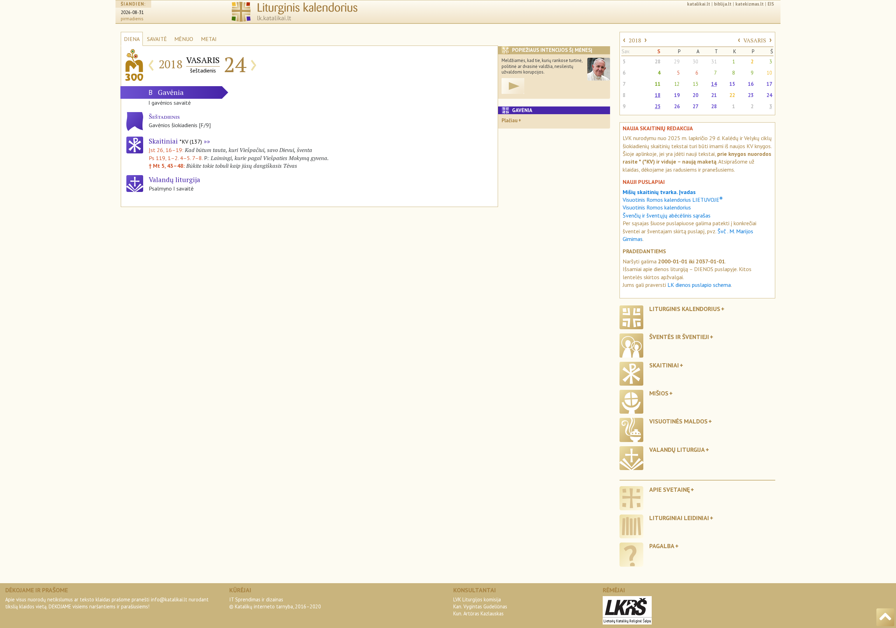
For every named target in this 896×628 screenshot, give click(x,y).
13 (695, 84)
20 (695, 95)
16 (751, 84)
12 (677, 84)
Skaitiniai (175, 141)
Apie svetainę (669, 489)
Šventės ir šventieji (679, 337)
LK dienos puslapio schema (699, 284)
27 (695, 106)
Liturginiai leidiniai (679, 518)
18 (657, 95)
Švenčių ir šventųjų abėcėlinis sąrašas (666, 215)
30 (695, 61)
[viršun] (885, 617)
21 (714, 95)
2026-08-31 (132, 12)
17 (769, 84)
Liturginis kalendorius (684, 309)
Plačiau (510, 120)
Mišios (658, 393)
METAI (209, 38)
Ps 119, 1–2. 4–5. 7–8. (176, 157)
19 (677, 95)
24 (769, 95)
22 (732, 95)
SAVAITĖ (157, 38)
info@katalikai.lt (169, 599)
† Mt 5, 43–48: (167, 165)
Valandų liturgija (677, 450)
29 (677, 61)
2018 (635, 40)
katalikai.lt (698, 4)
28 (657, 61)
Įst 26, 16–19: (167, 149)
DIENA (132, 38)
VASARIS (754, 40)
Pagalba (661, 546)
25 (657, 106)
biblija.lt (723, 4)
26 (677, 106)
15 (732, 84)
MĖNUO (183, 38)
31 (714, 61)
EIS (771, 4)
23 (751, 95)
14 (714, 84)
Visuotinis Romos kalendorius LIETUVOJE (673, 199)
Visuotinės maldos (678, 421)
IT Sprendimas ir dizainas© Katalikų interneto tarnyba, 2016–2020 (275, 603)
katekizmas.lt (749, 4)
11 (657, 84)
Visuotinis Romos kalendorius (657, 207)
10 (769, 72)
